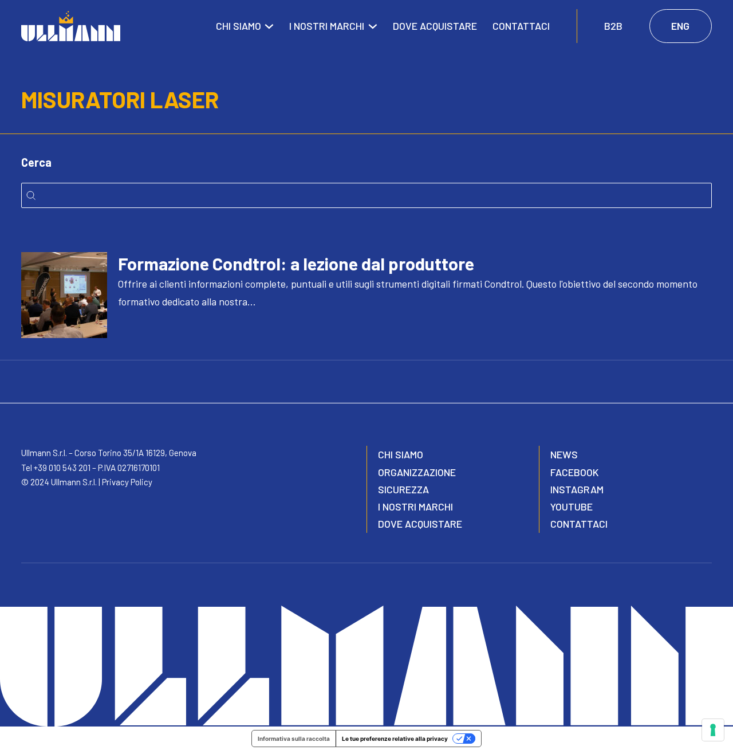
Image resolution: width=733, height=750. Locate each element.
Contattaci (521, 25)
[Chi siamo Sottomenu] (269, 26)
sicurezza (403, 489)
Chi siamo (238, 25)
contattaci (579, 523)
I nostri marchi (326, 25)
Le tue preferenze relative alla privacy (395, 738)
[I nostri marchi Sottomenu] (373, 26)
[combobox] (366, 195)
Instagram (577, 489)
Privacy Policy (127, 482)
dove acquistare (420, 523)
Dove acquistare (435, 25)
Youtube (571, 506)
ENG (680, 25)
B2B (613, 25)
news (564, 454)
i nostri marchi (415, 506)
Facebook (574, 472)
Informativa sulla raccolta (294, 738)
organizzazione (417, 472)
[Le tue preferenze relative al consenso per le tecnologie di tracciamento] (713, 730)
